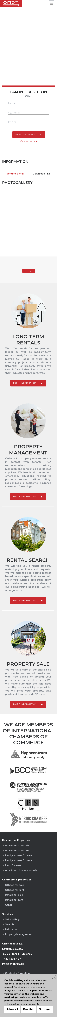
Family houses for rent (18, 860)
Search (9, 924)
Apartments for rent (17, 850)
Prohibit (28, 1009)
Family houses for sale (18, 855)
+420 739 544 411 (13, 958)
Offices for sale (14, 885)
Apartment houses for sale (21, 870)
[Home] (11, 3)
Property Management (19, 934)
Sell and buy (12, 919)
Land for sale (13, 865)
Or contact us (28, 141)
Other (8, 904)
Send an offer (25, 134)
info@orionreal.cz (13, 963)
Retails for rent (14, 900)
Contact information (17, 973)
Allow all (12, 1009)
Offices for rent (14, 890)
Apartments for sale (17, 845)
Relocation (11, 929)
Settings (44, 1009)
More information (25, 383)
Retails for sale (14, 895)
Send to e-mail (15, 173)
